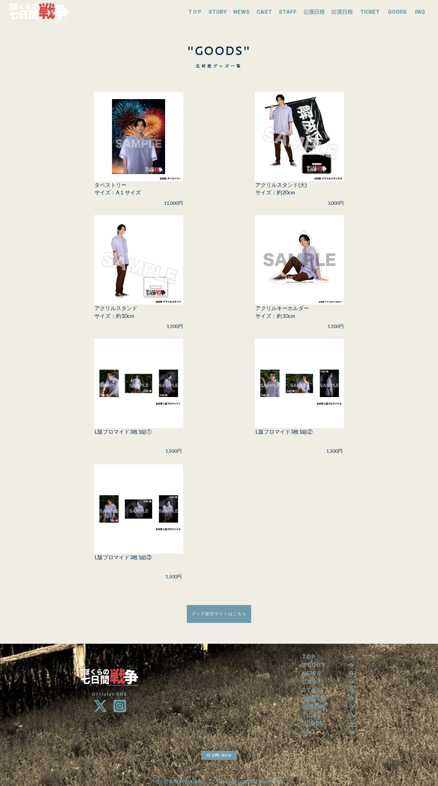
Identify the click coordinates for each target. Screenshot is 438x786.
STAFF (288, 12)
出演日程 (342, 12)
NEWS (241, 12)
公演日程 (314, 12)
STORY (218, 12)
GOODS (397, 12)
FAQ (420, 12)
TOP (195, 12)
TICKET (370, 12)
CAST (264, 12)
